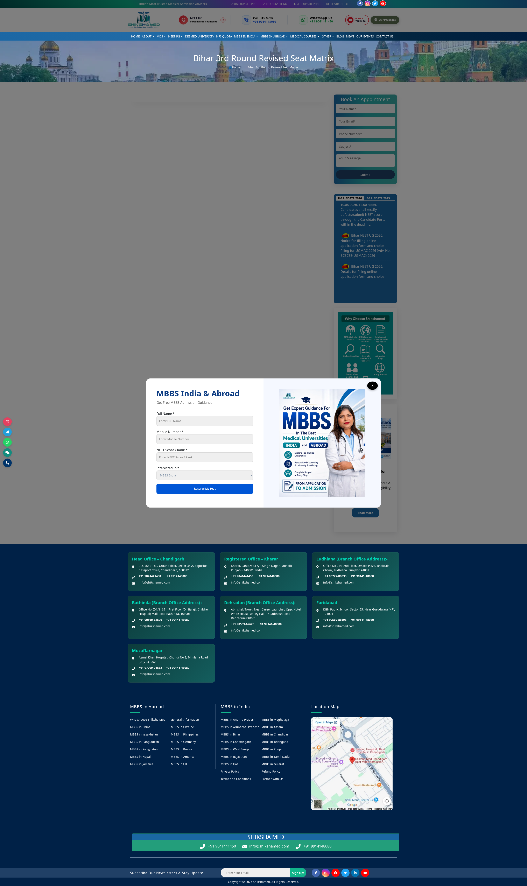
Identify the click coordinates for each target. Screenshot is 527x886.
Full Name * (165, 413)
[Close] (372, 386)
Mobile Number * (170, 432)
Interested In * (167, 468)
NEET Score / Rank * (172, 450)
